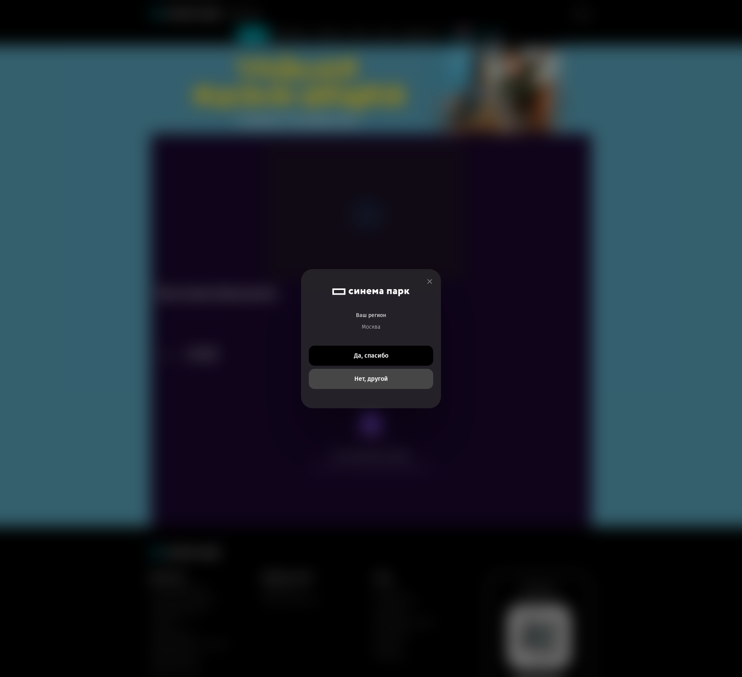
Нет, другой (371, 378)
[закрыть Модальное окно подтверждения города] (429, 281)
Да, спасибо (371, 355)
